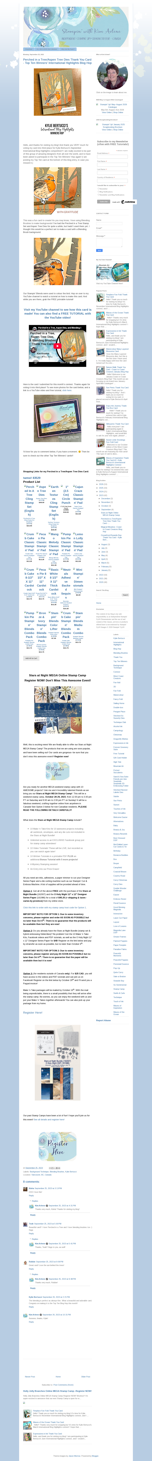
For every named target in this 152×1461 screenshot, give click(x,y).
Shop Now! (28, 49)
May (103, 555)
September (106, 510)
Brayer (116, 863)
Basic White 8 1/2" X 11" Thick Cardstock (53, 599)
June (103, 552)
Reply (31, 1196)
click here (66, 390)
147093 (54, 563)
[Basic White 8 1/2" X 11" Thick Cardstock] (54, 593)
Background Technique (39, 1172)
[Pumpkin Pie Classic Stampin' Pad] (66, 550)
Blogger (95, 1456)
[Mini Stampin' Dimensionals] (78, 585)
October (105, 506)
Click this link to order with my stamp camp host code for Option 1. (55, 907)
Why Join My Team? (67, 49)
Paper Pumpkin (119, 945)
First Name (102, 161)
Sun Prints (117, 801)
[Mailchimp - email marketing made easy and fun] (124, 204)
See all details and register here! (49, 1119)
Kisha (31, 1188)
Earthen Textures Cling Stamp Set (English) (53, 524)
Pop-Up (116, 968)
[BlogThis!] (52, 1168)
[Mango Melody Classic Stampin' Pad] (54, 554)
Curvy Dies (117, 884)
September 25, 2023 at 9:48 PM (62, 1279)
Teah (31, 1224)
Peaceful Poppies (120, 960)
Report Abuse (103, 1020)
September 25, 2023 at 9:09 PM (49, 1262)
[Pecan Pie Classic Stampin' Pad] (42, 550)
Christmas (117, 735)
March (104, 563)
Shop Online (118, 112)
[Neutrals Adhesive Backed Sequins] (66, 597)
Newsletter (104, 189)
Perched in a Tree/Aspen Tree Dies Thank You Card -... (111, 521)
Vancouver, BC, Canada (41, 1175)
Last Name (102, 169)
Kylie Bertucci (71, 1172)
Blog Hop (117, 649)
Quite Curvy (118, 972)
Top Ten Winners (120, 661)
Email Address (103, 153)
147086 (66, 559)
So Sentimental (119, 985)
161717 (41, 596)
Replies (35, 1201)
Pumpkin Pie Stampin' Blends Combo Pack (29, 642)
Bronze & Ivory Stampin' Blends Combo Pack (41, 646)
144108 (78, 592)
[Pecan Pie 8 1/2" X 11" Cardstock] (42, 589)
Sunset (116, 805)
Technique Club (119, 722)
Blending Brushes (57, 1172)
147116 (29, 559)
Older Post (85, 1377)
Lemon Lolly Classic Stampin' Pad (78, 555)
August (104, 544)
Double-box (118, 707)
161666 (78, 559)
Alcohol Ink (117, 726)
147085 (78, 511)
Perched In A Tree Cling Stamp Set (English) (29, 520)
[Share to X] (54, 1168)
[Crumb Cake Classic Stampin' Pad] (29, 550)
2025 (101, 488)
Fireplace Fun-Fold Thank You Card (48, 1411)
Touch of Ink (118, 1001)
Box (115, 859)
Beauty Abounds (120, 834)
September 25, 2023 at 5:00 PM (47, 1224)
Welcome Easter (120, 817)
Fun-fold (116, 683)
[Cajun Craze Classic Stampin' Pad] (78, 502)
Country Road (119, 876)
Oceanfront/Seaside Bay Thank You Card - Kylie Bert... (111, 537)
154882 (66, 646)
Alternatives (118, 821)
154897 (29, 646)
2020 (101, 582)
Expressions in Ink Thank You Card (47, 1434)
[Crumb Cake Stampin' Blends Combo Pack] (66, 636)
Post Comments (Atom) (63, 1385)
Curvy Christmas (120, 880)
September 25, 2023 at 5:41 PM (62, 1244)
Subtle (116, 796)
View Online (107, 112)
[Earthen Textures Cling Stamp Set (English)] (54, 518)
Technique (117, 997)
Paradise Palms (120, 949)
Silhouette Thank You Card (117, 424)
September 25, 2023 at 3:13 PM (48, 1188)
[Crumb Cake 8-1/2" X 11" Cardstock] (29, 589)
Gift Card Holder (120, 758)
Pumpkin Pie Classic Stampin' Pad (66, 555)
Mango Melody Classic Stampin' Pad (53, 559)
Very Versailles (119, 813)
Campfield (117, 868)
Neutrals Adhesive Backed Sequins (66, 603)
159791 (29, 523)
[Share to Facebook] (57, 1168)
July (103, 548)
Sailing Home (118, 703)
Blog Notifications (106, 192)
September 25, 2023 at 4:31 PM (62, 1206)
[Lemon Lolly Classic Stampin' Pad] (78, 550)
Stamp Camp (119, 989)
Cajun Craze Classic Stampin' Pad (78, 508)
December (106, 499)
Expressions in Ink (120, 743)
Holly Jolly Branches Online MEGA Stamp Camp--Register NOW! (57, 1391)
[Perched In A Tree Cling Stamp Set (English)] (29, 514)
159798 (41, 500)
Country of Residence (106, 177)
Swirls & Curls (119, 993)
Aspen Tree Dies (41, 498)
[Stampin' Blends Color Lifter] (54, 629)
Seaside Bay (118, 981)
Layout (116, 922)
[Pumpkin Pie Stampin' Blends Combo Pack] (29, 636)
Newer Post (30, 1377)
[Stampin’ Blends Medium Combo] (78, 633)
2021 (101, 579)
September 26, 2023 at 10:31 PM (57, 1315)
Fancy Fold (118, 699)
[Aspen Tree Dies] (42, 494)
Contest (116, 672)
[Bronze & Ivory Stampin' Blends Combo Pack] (42, 640)
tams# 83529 (31, 477)
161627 (66, 606)
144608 (54, 636)
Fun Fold (117, 691)
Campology (118, 731)
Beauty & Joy (119, 830)
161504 (54, 527)
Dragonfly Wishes (120, 739)
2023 (101, 495)
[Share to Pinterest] (59, 1168)
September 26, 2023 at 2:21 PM (56, 1297)
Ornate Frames (119, 937)
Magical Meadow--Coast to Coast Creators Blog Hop (111, 529)
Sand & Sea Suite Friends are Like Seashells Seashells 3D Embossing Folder (120, 781)
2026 (101, 484)
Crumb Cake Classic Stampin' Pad (29, 555)
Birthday (116, 851)
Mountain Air (118, 766)
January (104, 570)
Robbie (32, 1262)
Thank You (117, 657)
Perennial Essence (121, 964)
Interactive (117, 914)
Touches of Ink (119, 809)
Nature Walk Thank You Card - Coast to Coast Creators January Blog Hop (117, 369)
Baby (115, 826)
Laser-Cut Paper (120, 918)
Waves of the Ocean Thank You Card (48, 1422)
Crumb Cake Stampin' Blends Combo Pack (66, 642)
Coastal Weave (119, 872)
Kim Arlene (40, 1206)
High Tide (117, 762)
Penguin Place (119, 712)
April (103, 559)
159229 (54, 602)
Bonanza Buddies (120, 855)
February (105, 567)
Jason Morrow (74, 1456)
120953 (29, 596)
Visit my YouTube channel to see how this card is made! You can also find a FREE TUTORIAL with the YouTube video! (57, 313)
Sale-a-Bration (119, 976)
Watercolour (118, 695)
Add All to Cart (31, 658)
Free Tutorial (118, 754)
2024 (101, 492)
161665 (41, 557)
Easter (116, 895)
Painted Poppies (120, 941)
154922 (41, 649)
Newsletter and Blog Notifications (112, 195)
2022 (101, 575)
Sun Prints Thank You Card (117, 388)
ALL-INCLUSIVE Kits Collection (47, 49)
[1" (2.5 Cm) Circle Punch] (66, 502)
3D (114, 687)
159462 (78, 640)
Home (58, 1377)
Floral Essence (119, 903)
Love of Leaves (119, 926)
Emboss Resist (119, 899)
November (106, 502)
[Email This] (50, 1168)
